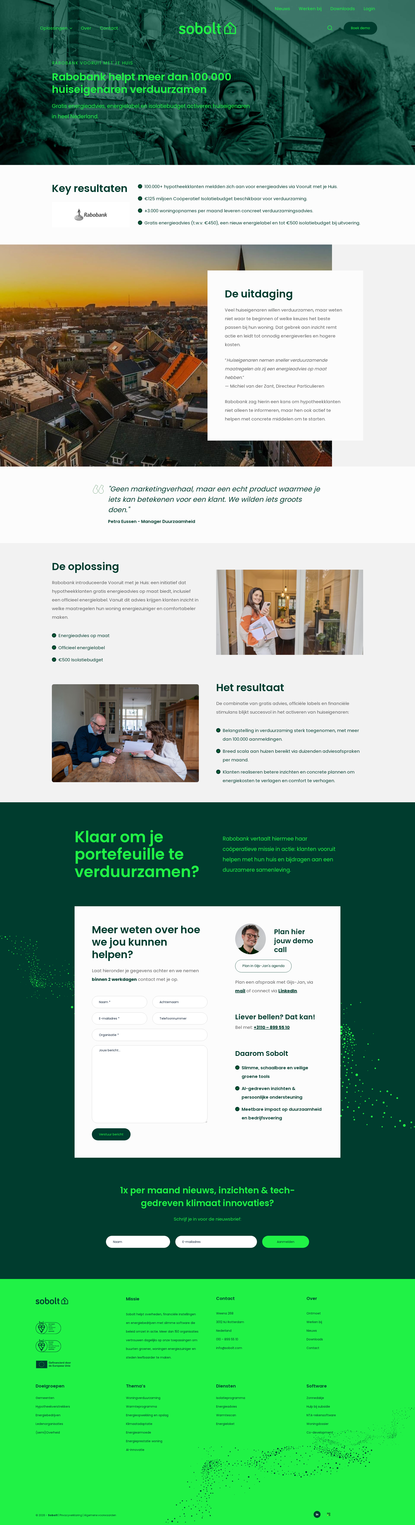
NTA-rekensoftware (321, 1415)
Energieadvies (226, 1406)
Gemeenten (45, 1398)
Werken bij (314, 1322)
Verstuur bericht (111, 1134)
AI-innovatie (135, 1450)
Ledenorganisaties (49, 1424)
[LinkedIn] (317, 1514)
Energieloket (225, 1424)
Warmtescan (226, 1415)
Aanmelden (285, 1242)
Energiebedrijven (48, 1415)
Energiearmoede (138, 1432)
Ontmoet (313, 1313)
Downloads (314, 1339)
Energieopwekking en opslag (147, 1415)
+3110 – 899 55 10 (272, 1027)
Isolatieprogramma (230, 1398)
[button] (69, 28)
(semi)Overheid (48, 1432)
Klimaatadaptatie (139, 1424)
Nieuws (311, 1330)
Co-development (319, 1432)
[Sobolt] (207, 28)
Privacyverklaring (71, 1515)
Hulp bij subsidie (318, 1406)
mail (240, 991)
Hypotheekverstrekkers (53, 1406)
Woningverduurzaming (143, 1398)
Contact (312, 1348)
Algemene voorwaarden (100, 1515)
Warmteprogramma (141, 1406)
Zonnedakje (315, 1398)
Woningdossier (317, 1424)
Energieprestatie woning (144, 1441)
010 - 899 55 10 (227, 1339)
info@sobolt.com (229, 1348)
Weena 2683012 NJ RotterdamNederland (230, 1322)
